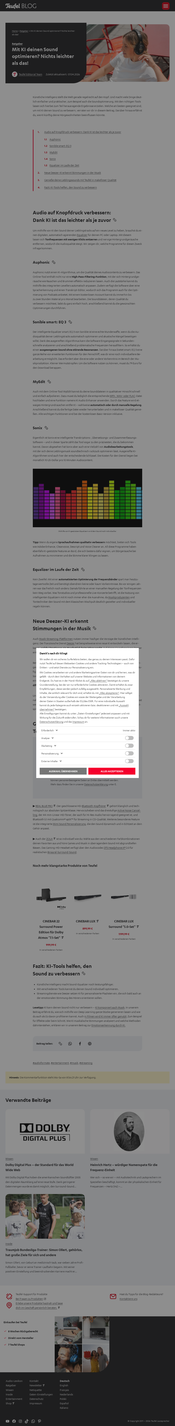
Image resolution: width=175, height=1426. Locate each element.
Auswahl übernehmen (63, 771)
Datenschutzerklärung (51, 721)
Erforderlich (47, 730)
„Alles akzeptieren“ (109, 692)
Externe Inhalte (49, 761)
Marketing (46, 745)
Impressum (78, 721)
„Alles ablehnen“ (98, 680)
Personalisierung (50, 753)
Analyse (45, 738)
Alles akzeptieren (112, 771)
